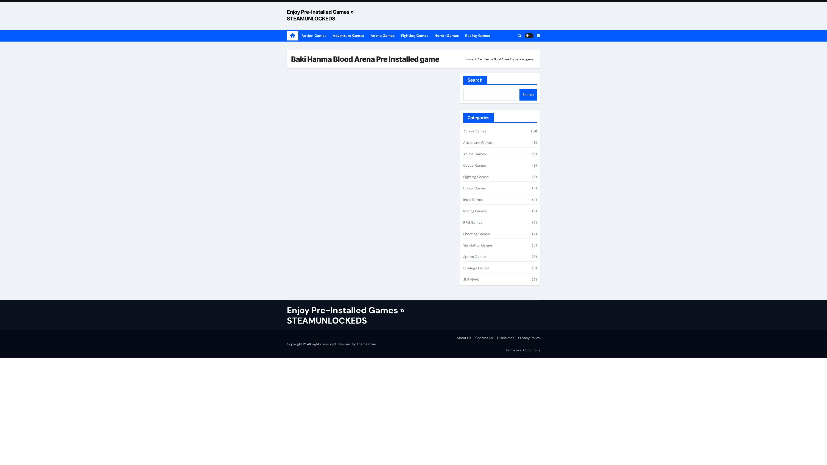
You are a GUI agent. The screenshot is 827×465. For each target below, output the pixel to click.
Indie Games (473, 199)
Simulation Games (478, 245)
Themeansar (366, 344)
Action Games (314, 35)
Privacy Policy (529, 338)
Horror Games (447, 35)
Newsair (344, 344)
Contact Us (484, 338)
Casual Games (475, 165)
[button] (538, 36)
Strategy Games (476, 268)
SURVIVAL (471, 279)
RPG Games (472, 222)
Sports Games (474, 256)
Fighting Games (414, 35)
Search (475, 80)
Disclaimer (505, 338)
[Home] (292, 36)
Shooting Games (476, 234)
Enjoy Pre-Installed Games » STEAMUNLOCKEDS (345, 315)
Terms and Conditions (523, 350)
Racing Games (477, 35)
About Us (464, 338)
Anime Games (383, 35)
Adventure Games (348, 35)
